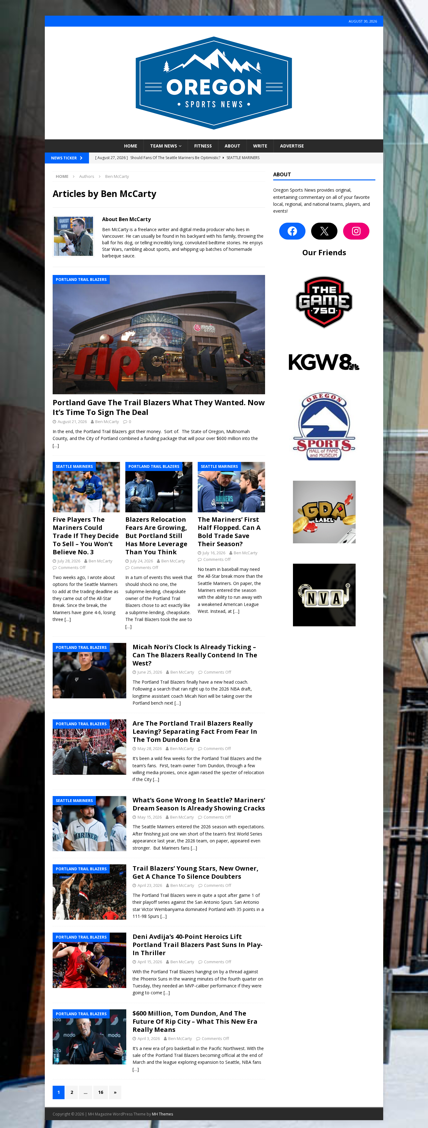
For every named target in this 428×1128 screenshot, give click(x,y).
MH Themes (162, 1114)
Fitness (203, 146)
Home (130, 146)
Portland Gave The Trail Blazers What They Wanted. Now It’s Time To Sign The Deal (159, 407)
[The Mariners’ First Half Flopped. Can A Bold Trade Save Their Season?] (231, 487)
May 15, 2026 (150, 817)
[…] (56, 445)
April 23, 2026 (150, 885)
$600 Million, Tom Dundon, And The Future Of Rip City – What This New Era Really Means (195, 1021)
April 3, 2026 (149, 1038)
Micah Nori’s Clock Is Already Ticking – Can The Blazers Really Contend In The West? (195, 655)
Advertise (292, 146)
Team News (163, 146)
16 (100, 1092)
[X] (324, 231)
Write (260, 146)
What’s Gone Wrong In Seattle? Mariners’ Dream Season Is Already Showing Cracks (199, 804)
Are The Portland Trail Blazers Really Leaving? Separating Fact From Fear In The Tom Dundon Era (195, 731)
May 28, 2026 (150, 748)
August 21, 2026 (72, 421)
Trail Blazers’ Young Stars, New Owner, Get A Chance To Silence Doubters (195, 872)
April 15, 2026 (150, 962)
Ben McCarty (107, 421)
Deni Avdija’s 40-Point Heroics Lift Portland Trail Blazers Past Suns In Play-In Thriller (198, 944)
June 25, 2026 (150, 672)
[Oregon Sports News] (214, 136)
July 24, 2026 (141, 561)
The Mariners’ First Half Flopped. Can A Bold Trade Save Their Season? (229, 531)
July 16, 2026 (214, 553)
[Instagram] (356, 231)
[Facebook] (292, 231)
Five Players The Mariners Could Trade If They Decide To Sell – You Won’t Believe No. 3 (86, 535)
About (232, 146)
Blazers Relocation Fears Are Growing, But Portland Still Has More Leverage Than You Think (156, 535)
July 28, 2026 (69, 561)
